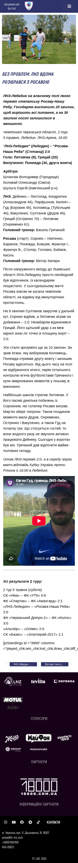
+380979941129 (10, 842)
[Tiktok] (38, 822)
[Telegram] (30, 822)
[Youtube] (13, 822)
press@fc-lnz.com (12, 837)
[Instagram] (5, 822)
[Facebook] (22, 822)
